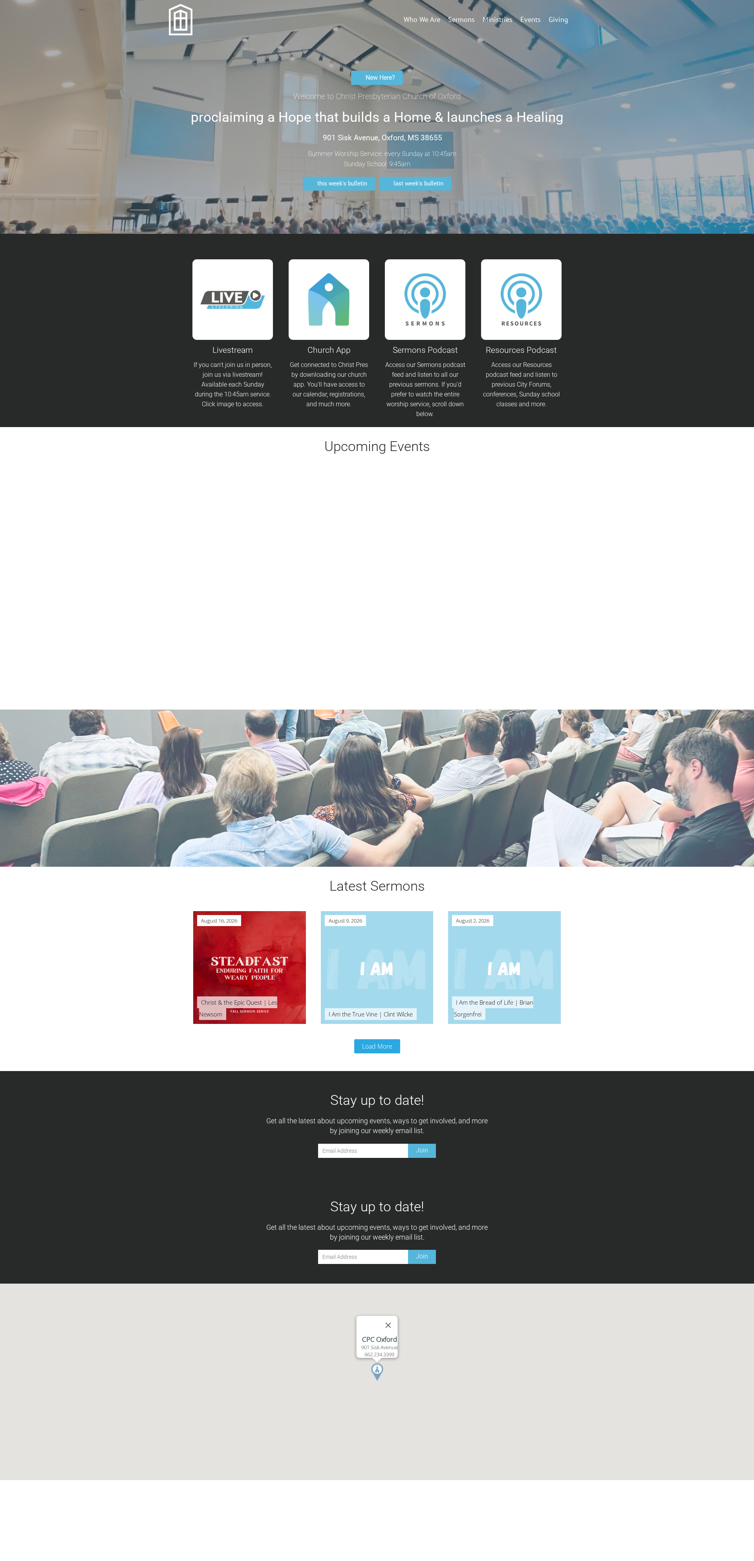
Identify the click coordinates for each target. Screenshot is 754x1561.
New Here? (380, 77)
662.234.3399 (379, 1354)
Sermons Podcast (425, 350)
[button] (386, 1381)
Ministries (497, 19)
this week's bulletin (342, 183)
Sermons (461, 19)
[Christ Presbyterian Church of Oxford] (193, 19)
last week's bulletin (418, 183)
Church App (329, 350)
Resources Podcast (521, 350)
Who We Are (422, 19)
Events (530, 19)
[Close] (388, 1325)
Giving (558, 19)
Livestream (232, 350)
